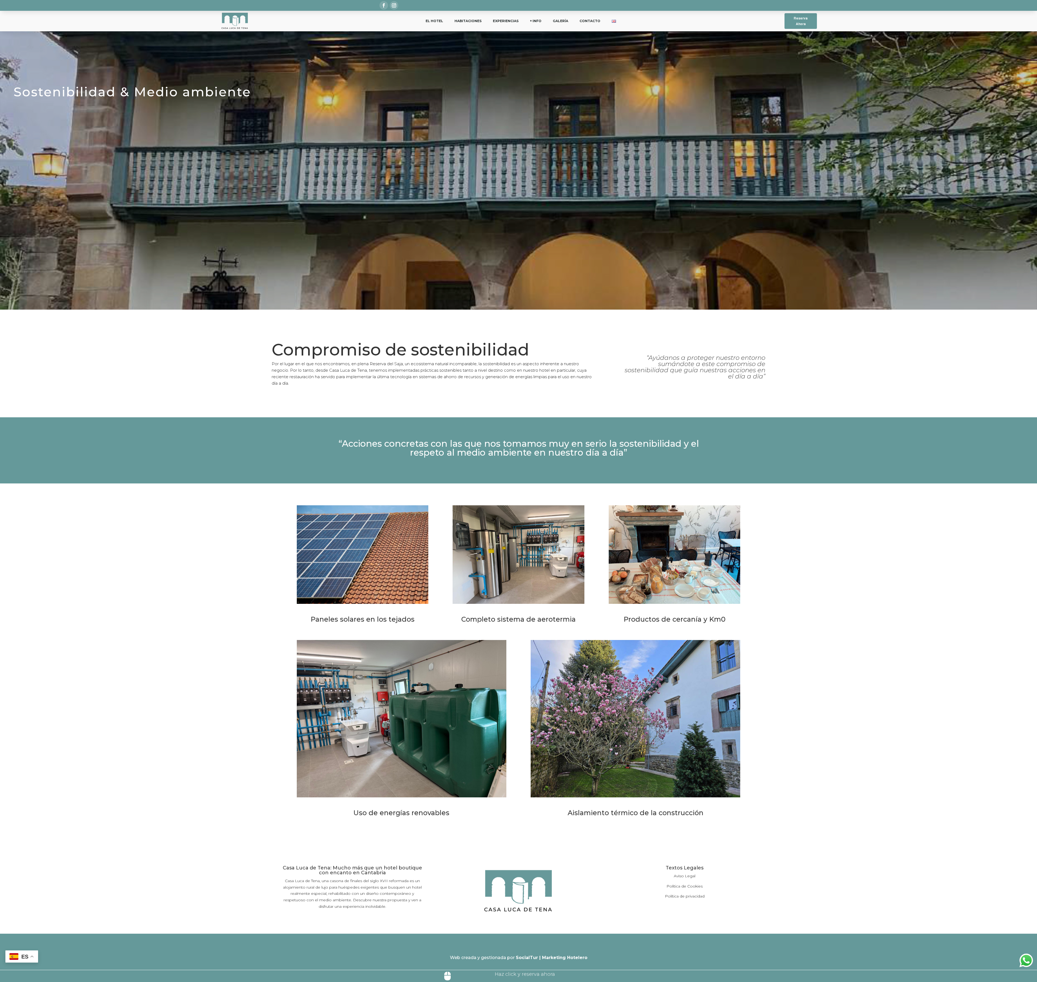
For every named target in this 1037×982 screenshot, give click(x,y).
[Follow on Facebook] (383, 5)
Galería (560, 21)
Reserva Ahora (800, 21)
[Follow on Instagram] (394, 5)
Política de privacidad (685, 896)
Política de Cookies (684, 886)
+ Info (535, 21)
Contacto (590, 21)
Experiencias (505, 21)
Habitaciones (468, 21)
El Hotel (434, 21)
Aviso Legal (684, 875)
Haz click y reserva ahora (525, 974)
